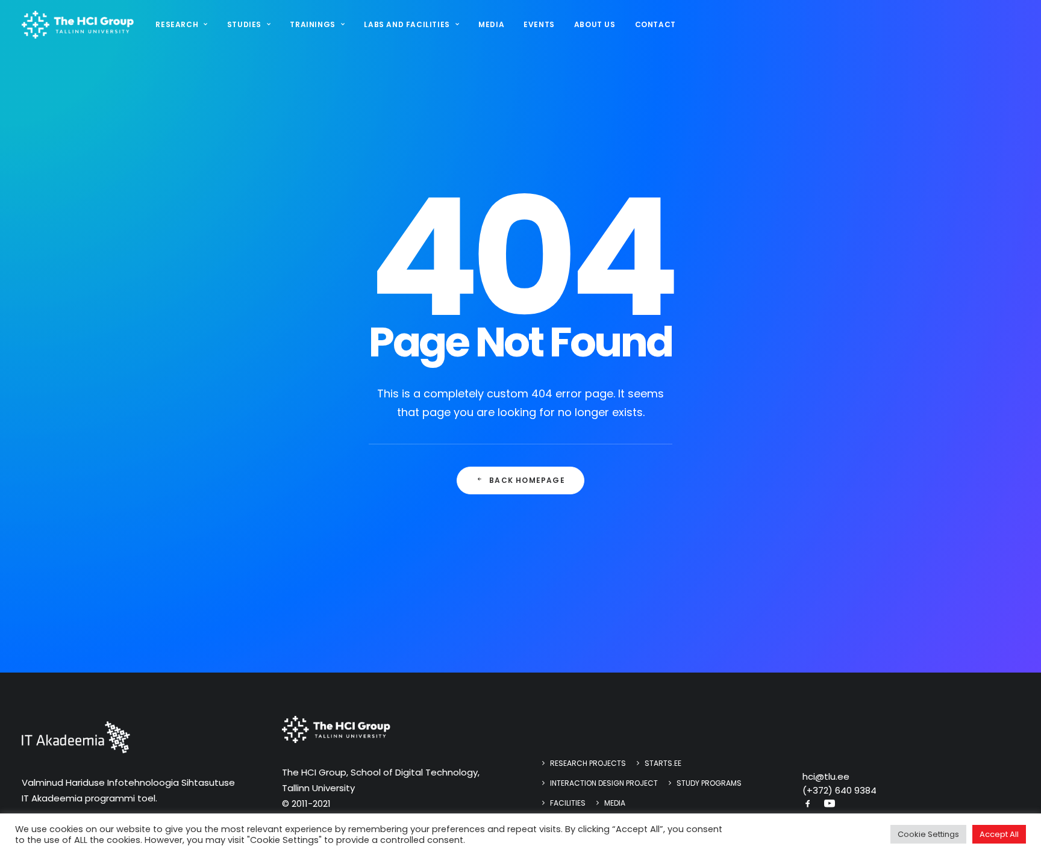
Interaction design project (604, 783)
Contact (655, 24)
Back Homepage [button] (527, 480)
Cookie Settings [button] (928, 834)
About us (595, 24)
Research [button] (176, 24)
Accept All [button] (999, 834)
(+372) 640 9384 (839, 790)
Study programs (709, 783)
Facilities (568, 803)
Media (491, 24)
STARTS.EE (663, 763)
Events (539, 24)
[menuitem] (185, 24)
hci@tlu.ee (825, 776)
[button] (807, 804)
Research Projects (588, 763)
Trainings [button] (312, 24)
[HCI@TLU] (78, 25)
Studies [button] (244, 24)
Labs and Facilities (406, 24)
